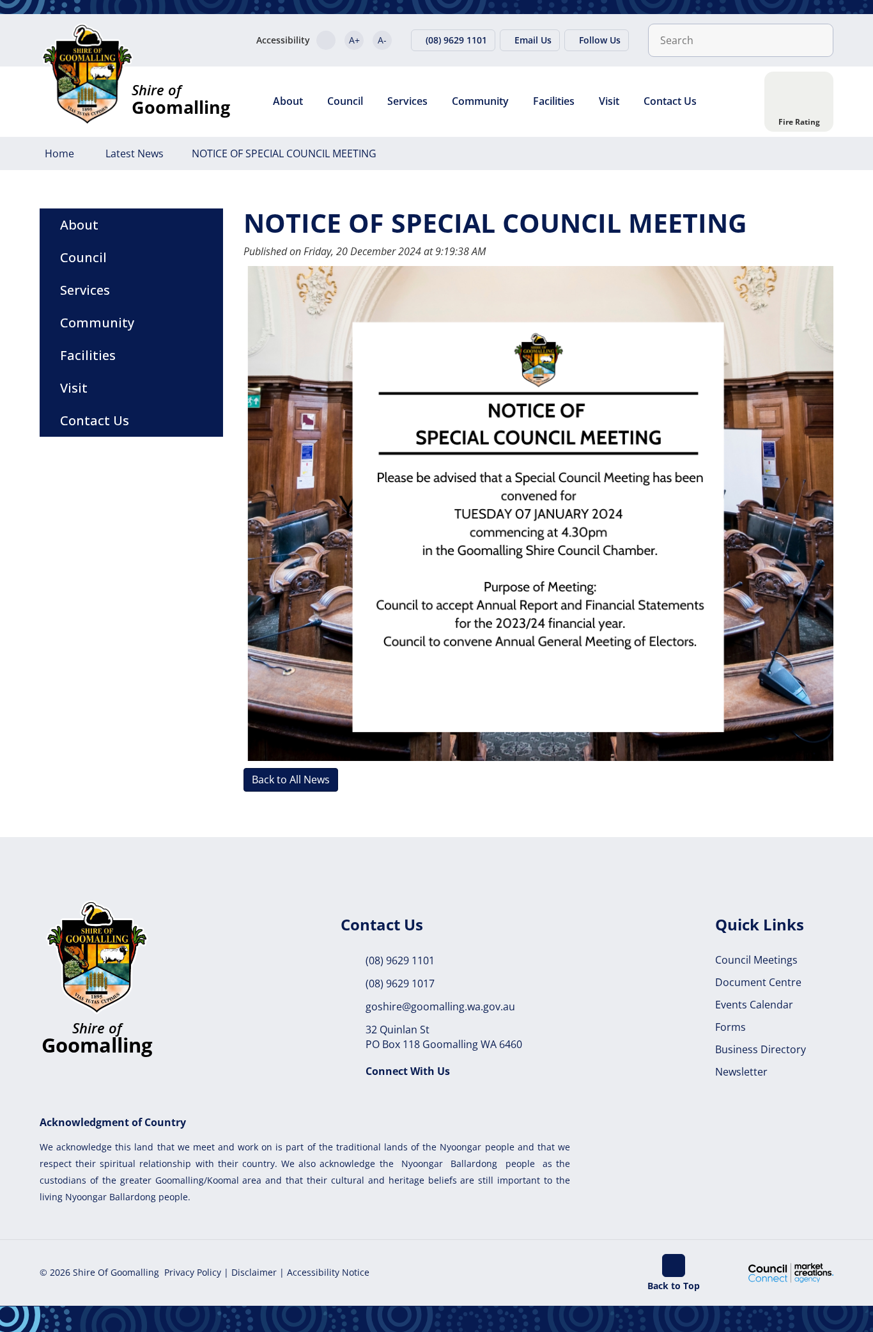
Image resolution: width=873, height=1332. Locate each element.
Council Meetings (756, 960)
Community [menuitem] (97, 322)
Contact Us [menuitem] (94, 420)
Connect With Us (408, 1071)
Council (345, 101)
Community (480, 101)
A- (382, 40)
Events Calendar (754, 1005)
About (288, 101)
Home (59, 153)
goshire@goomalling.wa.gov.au (440, 1006)
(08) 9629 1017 (400, 983)
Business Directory (760, 1049)
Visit (609, 101)
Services (407, 101)
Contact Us (670, 101)
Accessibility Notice (328, 1272)
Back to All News (291, 779)
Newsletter (741, 1072)
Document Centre (758, 982)
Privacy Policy (192, 1272)
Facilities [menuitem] (88, 355)
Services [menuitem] (85, 290)
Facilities (554, 101)
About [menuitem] (79, 224)
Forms (730, 1027)
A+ (354, 40)
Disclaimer (254, 1272)
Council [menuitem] (83, 257)
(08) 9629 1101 (400, 960)
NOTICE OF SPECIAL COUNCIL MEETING (284, 153)
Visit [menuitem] (74, 387)
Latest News (134, 153)
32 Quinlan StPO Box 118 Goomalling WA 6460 (444, 1037)
